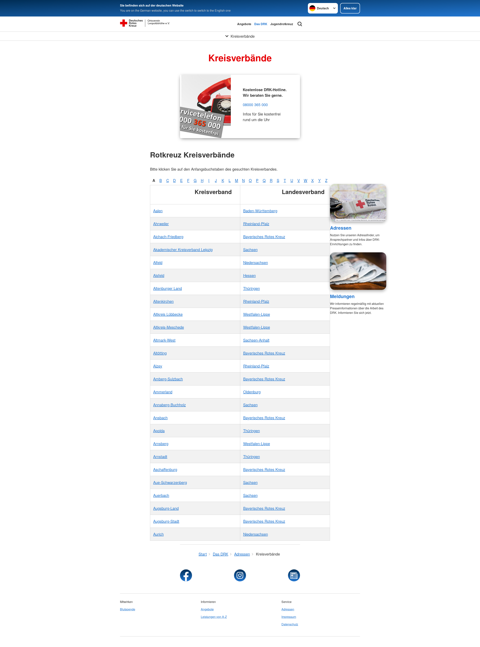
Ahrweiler (161, 223)
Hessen (249, 275)
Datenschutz (289, 624)
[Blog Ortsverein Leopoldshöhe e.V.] (294, 575)
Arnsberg (160, 443)
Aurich (158, 534)
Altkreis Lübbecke (168, 314)
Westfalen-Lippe (256, 314)
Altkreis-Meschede (168, 327)
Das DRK (260, 24)
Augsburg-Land (166, 508)
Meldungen (342, 296)
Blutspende (127, 609)
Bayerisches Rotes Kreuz (264, 236)
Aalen (158, 210)
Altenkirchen (163, 301)
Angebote (244, 24)
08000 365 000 (255, 104)
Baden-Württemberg (260, 210)
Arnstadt (160, 456)
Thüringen (251, 288)
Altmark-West (164, 340)
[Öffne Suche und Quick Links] (300, 24)
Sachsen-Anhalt (256, 340)
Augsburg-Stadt (166, 521)
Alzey (157, 366)
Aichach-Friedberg (168, 236)
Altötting (160, 353)
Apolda (159, 430)
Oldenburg (252, 391)
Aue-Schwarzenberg (170, 482)
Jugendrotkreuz (281, 24)
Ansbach (160, 417)
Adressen (340, 227)
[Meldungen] (358, 271)
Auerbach (161, 495)
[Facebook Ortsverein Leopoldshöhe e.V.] (186, 575)
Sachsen (250, 249)
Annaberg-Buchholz (169, 404)
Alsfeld (158, 275)
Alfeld (157, 262)
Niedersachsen (255, 262)
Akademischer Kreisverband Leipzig (183, 249)
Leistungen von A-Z (214, 617)
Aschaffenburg (165, 469)
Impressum (288, 617)
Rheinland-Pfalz (256, 223)
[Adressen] (358, 202)
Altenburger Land (167, 288)
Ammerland (162, 391)
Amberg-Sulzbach (168, 379)
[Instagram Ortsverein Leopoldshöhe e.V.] (240, 575)
